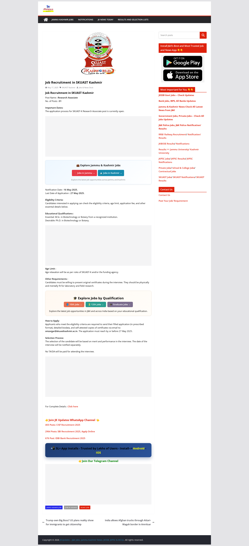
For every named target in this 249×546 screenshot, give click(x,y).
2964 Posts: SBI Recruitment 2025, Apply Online (70, 431)
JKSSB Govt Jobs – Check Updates (176, 95)
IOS (98, 452)
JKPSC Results (178, 158)
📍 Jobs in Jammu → (84, 172)
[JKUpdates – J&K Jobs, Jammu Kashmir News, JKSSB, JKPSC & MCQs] (45, 19)
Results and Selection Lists (133, 19)
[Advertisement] (98, 136)
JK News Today (105, 19)
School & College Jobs (183, 167)
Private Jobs (165, 167)
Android (139, 448)
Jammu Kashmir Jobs (62, 19)
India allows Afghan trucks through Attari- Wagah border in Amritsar (128, 522)
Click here (73, 406)
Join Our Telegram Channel (100, 461)
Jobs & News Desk (86, 87)
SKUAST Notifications (184, 177)
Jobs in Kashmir (71, 507)
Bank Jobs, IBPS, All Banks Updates (177, 100)
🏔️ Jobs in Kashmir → (111, 172)
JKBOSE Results (167, 143)
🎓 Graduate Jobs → (120, 304)
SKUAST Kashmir (68, 87)
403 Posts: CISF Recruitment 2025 (62, 424)
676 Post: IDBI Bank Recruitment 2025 (65, 438)
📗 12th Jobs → (96, 304)
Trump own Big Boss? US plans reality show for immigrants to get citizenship (70, 522)
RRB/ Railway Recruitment (172, 134)
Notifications (85, 19)
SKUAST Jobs (85, 507)
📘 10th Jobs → (74, 304)
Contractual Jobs (167, 171)
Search (203, 35)
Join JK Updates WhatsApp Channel (72, 420)
